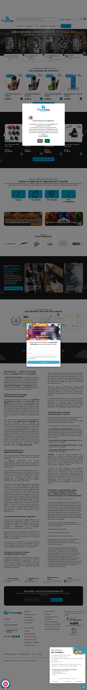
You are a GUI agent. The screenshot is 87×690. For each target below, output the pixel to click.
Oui (47, 141)
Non (40, 141)
